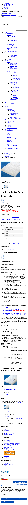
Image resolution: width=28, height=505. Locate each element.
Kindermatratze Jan (10, 389)
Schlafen (6, 152)
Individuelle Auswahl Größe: (7, 229)
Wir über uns (7, 440)
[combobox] (13, 228)
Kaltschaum (6, 156)
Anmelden (6, 463)
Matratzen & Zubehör (9, 153)
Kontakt (5, 1)
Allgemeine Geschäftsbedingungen (12, 443)
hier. (7, 307)
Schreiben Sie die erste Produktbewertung (10, 219)
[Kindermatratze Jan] (10, 386)
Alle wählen (19, 402)
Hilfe (5, 466)
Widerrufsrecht (7, 448)
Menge (2, 245)
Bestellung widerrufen (9, 450)
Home (5, 150)
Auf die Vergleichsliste (9, 249)
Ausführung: (4, 225)
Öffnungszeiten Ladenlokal (10, 441)
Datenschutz (6, 456)
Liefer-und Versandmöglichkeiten (11, 444)
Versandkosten (15, 217)
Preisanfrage (6, 3)
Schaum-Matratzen (8, 154)
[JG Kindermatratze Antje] (10, 178)
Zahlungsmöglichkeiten (9, 445)
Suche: (2, 16)
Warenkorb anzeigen (8, 464)
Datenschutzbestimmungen (21, 484)
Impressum (6, 457)
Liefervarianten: (5, 233)
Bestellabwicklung (8, 447)
